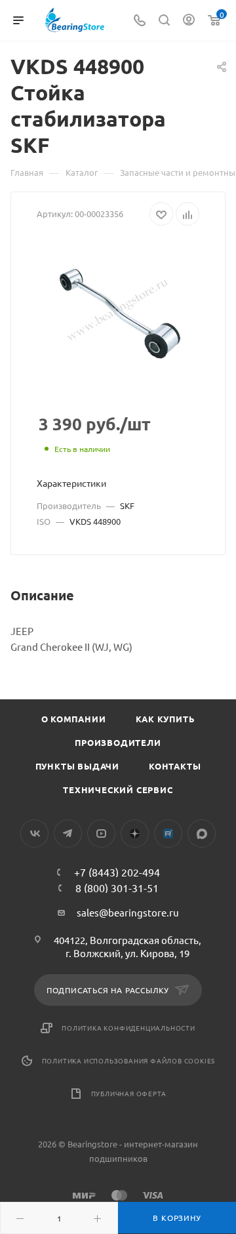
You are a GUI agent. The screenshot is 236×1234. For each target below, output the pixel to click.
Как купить (165, 718)
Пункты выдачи (77, 765)
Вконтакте (34, 833)
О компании (73, 718)
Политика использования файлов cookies (129, 1060)
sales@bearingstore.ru (128, 912)
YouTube (101, 833)
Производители (118, 742)
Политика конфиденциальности (128, 1028)
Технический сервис (117, 789)
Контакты (175, 765)
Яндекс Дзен (135, 833)
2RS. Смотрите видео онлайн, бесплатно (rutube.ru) (168, 833)
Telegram (68, 833)
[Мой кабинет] (189, 20)
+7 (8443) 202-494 (117, 872)
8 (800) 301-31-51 (117, 887)
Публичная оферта (129, 1093)
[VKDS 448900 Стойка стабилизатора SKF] (118, 310)
